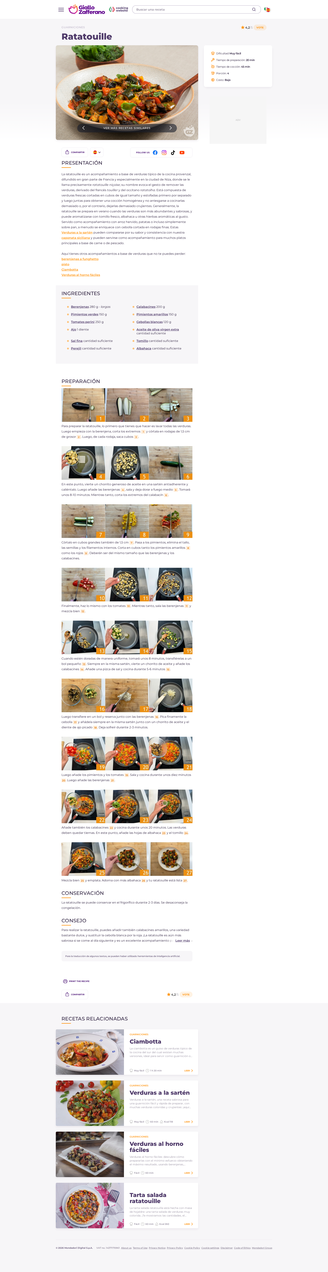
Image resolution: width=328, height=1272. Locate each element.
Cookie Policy (192, 1247)
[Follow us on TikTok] (174, 152)
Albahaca (143, 348)
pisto (65, 264)
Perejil (76, 348)
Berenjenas (80, 307)
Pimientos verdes (84, 314)
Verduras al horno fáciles (81, 275)
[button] (180, 940)
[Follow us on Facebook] (156, 152)
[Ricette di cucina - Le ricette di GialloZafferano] (267, 9)
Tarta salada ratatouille (148, 1198)
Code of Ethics (242, 1247)
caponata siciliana (76, 238)
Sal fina (77, 341)
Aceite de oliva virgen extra (157, 329)
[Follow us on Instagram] (165, 152)
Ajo (73, 329)
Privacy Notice (157, 1247)
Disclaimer (227, 1247)
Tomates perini (83, 322)
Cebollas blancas (149, 322)
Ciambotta (70, 269)
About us (126, 1247)
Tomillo (142, 341)
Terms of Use (140, 1247)
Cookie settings (210, 1247)
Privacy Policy (175, 1247)
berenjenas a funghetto (80, 259)
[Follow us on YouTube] (183, 152)
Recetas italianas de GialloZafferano (98, 9)
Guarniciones (73, 27)
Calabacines (145, 307)
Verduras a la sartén (77, 232)
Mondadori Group (262, 1247)
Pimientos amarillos (152, 314)
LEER (187, 1070)
